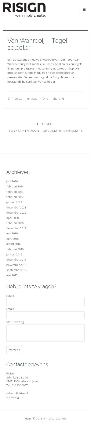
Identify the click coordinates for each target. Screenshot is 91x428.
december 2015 (16, 259)
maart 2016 (13, 244)
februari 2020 (14, 223)
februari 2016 (14, 249)
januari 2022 (14, 202)
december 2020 (16, 212)
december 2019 (16, 228)
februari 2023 (14, 192)
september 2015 (16, 270)
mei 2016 (12, 233)
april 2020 (12, 218)
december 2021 (16, 207)
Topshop (46, 124)
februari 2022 (14, 197)
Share (56, 99)
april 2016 (12, 239)
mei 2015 (12, 275)
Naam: (10, 296)
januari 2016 (14, 254)
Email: (10, 309)
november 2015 (16, 265)
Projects (17, 99)
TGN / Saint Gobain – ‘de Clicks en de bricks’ (44, 131)
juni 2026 (12, 181)
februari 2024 (14, 186)
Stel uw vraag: (15, 322)
